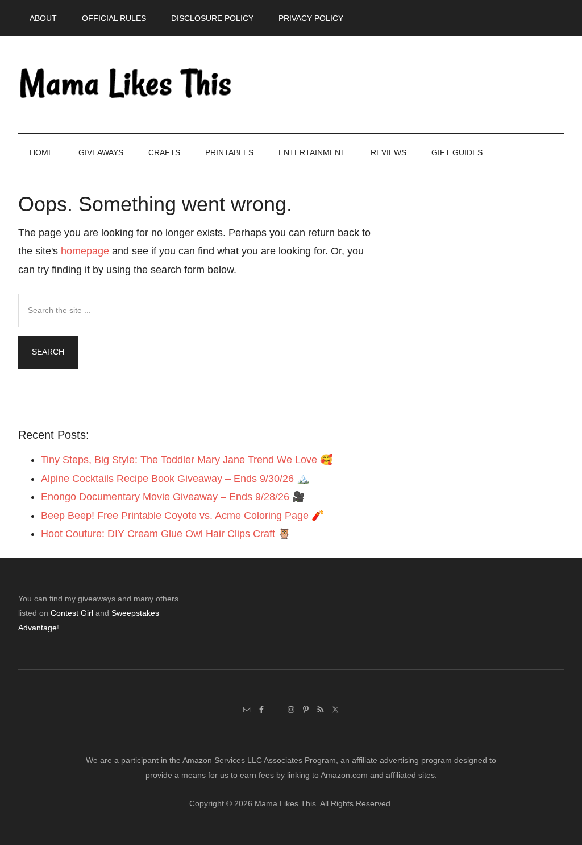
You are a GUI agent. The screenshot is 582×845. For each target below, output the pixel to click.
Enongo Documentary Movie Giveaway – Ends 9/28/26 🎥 (173, 496)
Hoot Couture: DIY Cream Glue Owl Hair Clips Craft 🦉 (165, 533)
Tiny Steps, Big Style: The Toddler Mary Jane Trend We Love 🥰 (186, 459)
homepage (85, 251)
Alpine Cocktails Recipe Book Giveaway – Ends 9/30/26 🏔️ (175, 478)
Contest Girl (72, 612)
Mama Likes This (126, 84)
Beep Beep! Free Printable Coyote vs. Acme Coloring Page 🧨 (182, 515)
